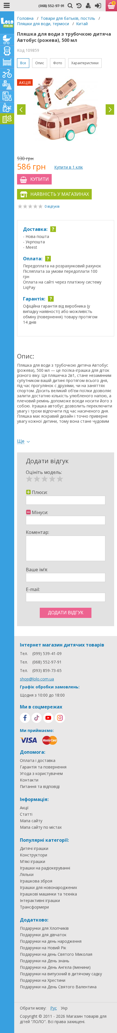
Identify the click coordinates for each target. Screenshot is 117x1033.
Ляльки (27, 874)
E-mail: (33, 589)
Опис (39, 63)
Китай (82, 23)
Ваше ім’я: (37, 569)
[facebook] (25, 718)
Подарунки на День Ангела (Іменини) (55, 967)
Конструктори (33, 855)
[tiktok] (37, 718)
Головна (25, 18)
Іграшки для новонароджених (48, 887)
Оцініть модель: (44, 472)
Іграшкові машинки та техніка (48, 894)
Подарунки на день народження (51, 941)
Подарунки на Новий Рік (43, 947)
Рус (53, 1008)
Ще (20, 441)
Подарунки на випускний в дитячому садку (61, 973)
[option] (66, 109)
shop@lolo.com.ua (37, 679)
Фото (57, 63)
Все (23, 63)
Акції (24, 807)
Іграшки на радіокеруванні (45, 868)
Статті (26, 814)
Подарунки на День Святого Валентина (58, 986)
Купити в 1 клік (68, 167)
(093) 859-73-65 (47, 670)
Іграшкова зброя (36, 881)
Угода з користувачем (41, 773)
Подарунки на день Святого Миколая (56, 954)
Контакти (29, 780)
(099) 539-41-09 (47, 653)
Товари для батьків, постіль (68, 18)
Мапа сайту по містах (41, 827)
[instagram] (60, 718)
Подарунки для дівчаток (43, 934)
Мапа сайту (31, 820)
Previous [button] (21, 109)
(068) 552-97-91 (51, 5)
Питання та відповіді (40, 786)
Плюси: (39, 492)
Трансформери (34, 907)
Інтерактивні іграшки (40, 900)
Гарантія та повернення (43, 767)
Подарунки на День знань (44, 960)
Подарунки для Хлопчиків (44, 928)
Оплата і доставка (37, 760)
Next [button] (110, 109)
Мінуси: (40, 512)
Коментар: (37, 532)
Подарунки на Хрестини (42, 980)
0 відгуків (52, 206)
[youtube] (48, 718)
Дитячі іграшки (34, 848)
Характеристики (85, 63)
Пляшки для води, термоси (43, 23)
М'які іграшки (32, 861)
